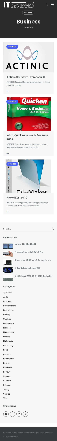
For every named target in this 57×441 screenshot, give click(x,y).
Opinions (6, 354)
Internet (6, 328)
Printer (6, 363)
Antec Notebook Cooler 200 (28, 268)
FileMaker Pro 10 (17, 197)
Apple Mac (7, 293)
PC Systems (8, 359)
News (5, 350)
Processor (7, 367)
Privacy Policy (30, 432)
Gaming (6, 315)
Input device (8, 323)
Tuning (6, 389)
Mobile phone (8, 332)
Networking (8, 345)
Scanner (6, 376)
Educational (8, 310)
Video (5, 398)
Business (28, 12)
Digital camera (9, 306)
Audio (5, 297)
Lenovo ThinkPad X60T (25, 244)
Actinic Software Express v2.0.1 (26, 77)
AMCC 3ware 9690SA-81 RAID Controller (33, 276)
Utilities (6, 394)
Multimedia (8, 341)
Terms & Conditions (45, 432)
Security (7, 381)
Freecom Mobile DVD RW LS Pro (29, 252)
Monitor (6, 337)
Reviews (6, 372)
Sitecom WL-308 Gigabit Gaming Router (33, 260)
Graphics (7, 319)
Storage (6, 385)
